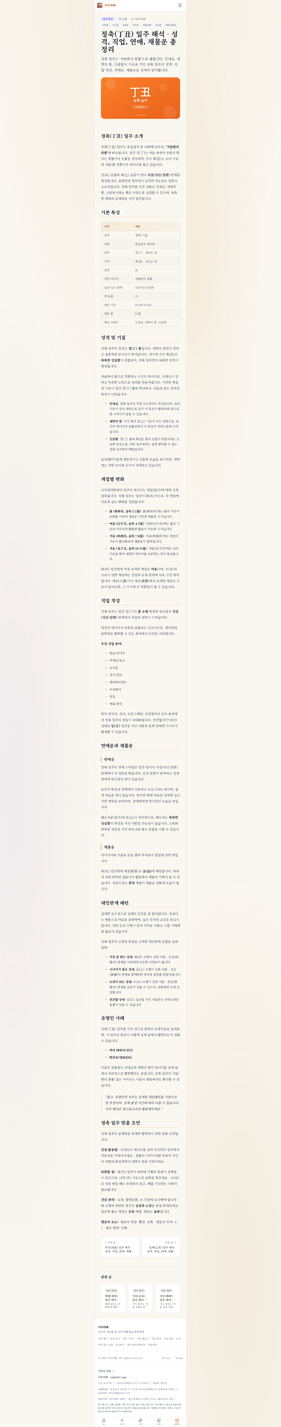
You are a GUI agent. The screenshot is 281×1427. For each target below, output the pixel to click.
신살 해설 (169, 1338)
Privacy (166, 1358)
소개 (178, 1338)
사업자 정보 (104, 1371)
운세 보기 (115, 1338)
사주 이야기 (128, 1338)
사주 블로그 (143, 1338)
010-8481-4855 (117, 1398)
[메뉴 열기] (180, 5)
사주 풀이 (103, 1338)
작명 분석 (156, 1338)
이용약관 (152, 1344)
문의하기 (120, 1344)
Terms (179, 1358)
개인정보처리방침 (136, 1344)
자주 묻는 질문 (105, 1344)
